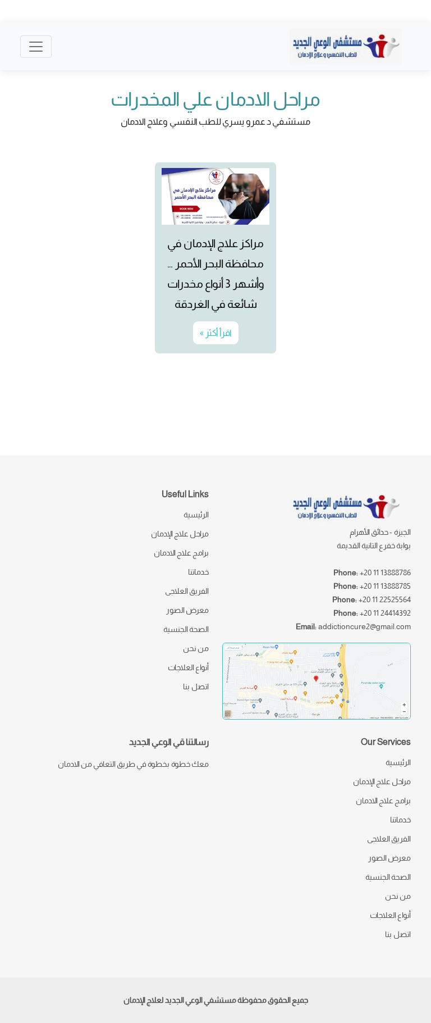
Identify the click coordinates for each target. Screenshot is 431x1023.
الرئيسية (196, 515)
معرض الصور (187, 610)
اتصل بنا (196, 686)
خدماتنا (198, 572)
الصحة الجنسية (186, 629)
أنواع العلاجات (188, 667)
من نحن (196, 648)
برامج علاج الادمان (181, 553)
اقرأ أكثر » (216, 333)
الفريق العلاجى (187, 591)
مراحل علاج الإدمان (180, 534)
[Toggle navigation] (36, 46)
